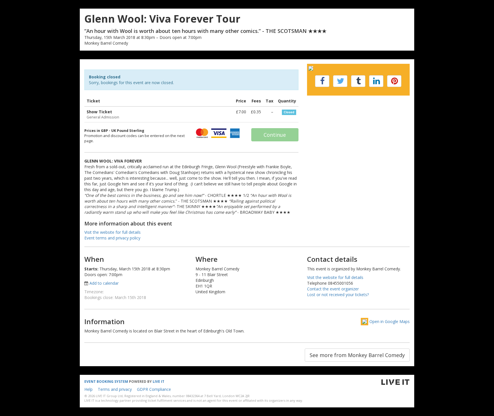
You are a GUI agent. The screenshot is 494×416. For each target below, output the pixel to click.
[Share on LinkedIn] (376, 81)
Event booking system (106, 381)
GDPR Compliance (154, 389)
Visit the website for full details (112, 232)
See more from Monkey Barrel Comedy (357, 355)
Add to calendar (104, 283)
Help (88, 389)
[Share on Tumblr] (358, 81)
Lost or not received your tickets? (338, 294)
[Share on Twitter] (340, 81)
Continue (275, 134)
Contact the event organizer (333, 289)
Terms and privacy (115, 389)
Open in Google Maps (389, 321)
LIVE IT (158, 381)
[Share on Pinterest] (394, 81)
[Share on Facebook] (322, 81)
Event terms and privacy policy (112, 238)
